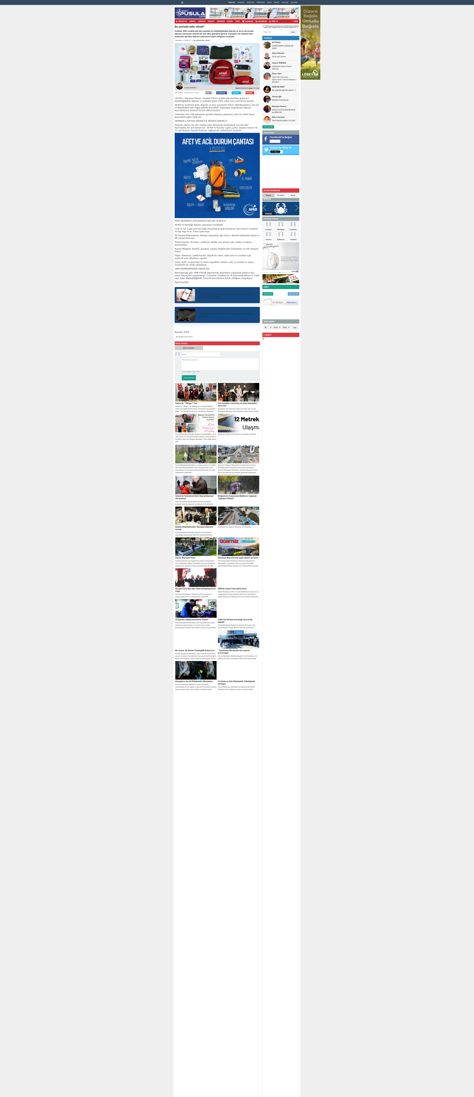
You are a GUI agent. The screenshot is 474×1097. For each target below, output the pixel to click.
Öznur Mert (277, 73)
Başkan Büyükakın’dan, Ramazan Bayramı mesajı (194, 528)
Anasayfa (241, 2)
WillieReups (280, 229)
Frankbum (268, 229)
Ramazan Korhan (279, 106)
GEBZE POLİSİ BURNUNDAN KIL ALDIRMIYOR (284, 111)
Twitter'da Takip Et (281, 147)
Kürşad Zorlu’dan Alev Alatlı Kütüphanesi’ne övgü (195, 589)
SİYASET (211, 21)
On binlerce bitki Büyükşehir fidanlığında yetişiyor (236, 682)
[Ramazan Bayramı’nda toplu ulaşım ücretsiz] (238, 546)
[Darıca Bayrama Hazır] (196, 546)
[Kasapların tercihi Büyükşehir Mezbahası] (196, 670)
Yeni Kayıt (285, 2)
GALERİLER (262, 21)
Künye (269, 2)
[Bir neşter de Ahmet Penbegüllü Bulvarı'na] (196, 639)
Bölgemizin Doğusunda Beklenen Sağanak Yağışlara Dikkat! (237, 497)
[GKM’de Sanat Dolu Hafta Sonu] (238, 577)
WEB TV (275, 21)
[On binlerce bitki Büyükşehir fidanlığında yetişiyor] (238, 670)
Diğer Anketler (293, 294)
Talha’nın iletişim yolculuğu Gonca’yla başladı (235, 620)
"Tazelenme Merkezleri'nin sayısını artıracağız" (234, 651)
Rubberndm (280, 239)
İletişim (276, 2)
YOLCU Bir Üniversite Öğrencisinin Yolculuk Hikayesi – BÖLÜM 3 (284, 79)
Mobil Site (250, 2)
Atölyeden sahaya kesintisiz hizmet (191, 619)
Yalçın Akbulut (278, 53)
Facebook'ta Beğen (281, 137)
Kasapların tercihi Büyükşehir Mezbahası (194, 681)
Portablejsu (293, 229)
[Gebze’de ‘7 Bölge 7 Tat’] (196, 392)
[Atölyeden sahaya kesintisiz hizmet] (196, 608)
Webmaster (261, 2)
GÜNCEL (192, 21)
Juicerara (268, 239)
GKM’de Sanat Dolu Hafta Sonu (232, 588)
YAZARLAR (249, 21)
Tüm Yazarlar (268, 127)
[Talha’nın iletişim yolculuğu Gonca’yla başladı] (238, 608)
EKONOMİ (221, 21)
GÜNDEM (201, 21)
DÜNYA (230, 21)
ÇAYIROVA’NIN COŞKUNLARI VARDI (282, 47)
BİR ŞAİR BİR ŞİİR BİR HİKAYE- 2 (284, 90)
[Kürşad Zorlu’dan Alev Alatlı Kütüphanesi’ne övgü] (196, 577)
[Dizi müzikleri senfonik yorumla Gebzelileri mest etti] (238, 392)
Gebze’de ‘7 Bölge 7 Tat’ (186, 403)
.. (179, 3)
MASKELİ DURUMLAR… (280, 100)
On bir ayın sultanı (279, 57)
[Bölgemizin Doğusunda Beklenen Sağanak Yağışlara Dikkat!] (238, 485)
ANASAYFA (182, 21)
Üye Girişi (294, 2)
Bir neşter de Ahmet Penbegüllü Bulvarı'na (194, 650)
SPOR (237, 21)
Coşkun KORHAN (279, 63)
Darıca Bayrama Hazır (185, 558)
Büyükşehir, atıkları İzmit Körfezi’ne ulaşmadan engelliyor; (237, 434)
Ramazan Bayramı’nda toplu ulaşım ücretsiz (238, 558)
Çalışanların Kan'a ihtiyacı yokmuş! (282, 67)
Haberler (231, 2)
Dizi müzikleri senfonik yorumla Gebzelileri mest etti (237, 404)
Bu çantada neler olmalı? (184, 337)
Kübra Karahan (278, 117)
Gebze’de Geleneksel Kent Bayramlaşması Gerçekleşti (194, 497)
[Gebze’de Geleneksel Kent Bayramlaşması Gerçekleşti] (196, 485)
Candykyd (293, 239)
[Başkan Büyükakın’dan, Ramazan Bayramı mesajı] (196, 516)
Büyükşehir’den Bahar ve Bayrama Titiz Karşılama (234, 527)
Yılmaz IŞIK (277, 96)
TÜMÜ (295, 21)
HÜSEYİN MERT (278, 87)
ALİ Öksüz (276, 42)
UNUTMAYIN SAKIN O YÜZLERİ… (284, 121)
